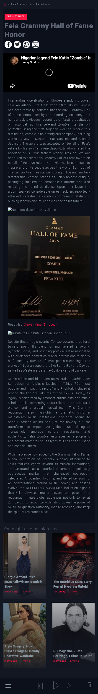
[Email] (35, 44)
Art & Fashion (16, 16)
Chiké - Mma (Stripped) (40, 324)
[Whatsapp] (26, 44)
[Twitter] (17, 44)
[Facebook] (8, 44)
